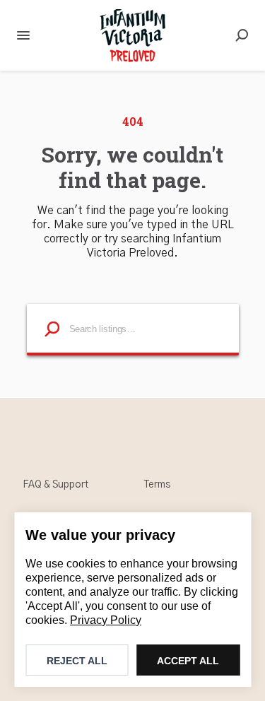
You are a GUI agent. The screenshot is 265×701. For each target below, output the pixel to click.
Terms (157, 485)
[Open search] (241, 35)
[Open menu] (23, 35)
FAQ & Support (55, 485)
